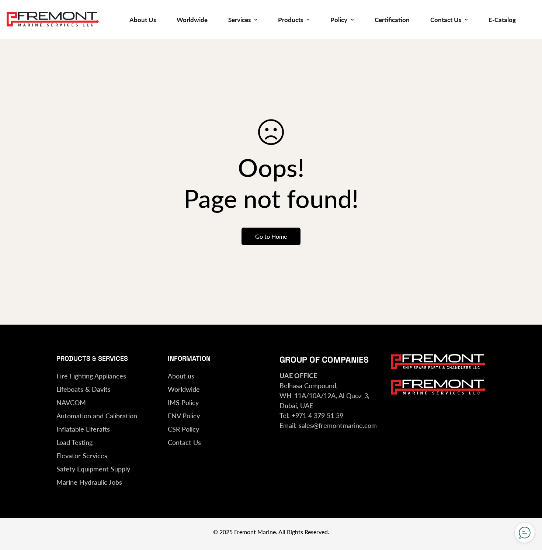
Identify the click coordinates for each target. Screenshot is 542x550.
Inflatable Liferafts (83, 429)
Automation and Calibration (96, 416)
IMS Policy (183, 402)
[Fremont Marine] (53, 19)
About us (181, 376)
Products (290, 20)
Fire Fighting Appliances (91, 376)
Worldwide (192, 20)
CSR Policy (183, 429)
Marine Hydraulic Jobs (89, 482)
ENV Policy (184, 416)
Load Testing (74, 442)
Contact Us (445, 20)
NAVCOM (71, 402)
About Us (142, 20)
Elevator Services (81, 456)
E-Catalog (502, 20)
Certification (392, 20)
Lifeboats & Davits (83, 389)
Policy (338, 20)
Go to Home (271, 236)
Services (239, 20)
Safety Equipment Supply (93, 469)
